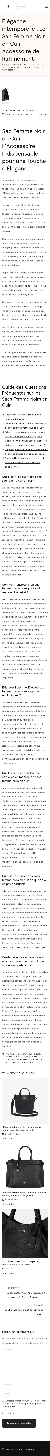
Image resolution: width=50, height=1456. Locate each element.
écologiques (12, 1057)
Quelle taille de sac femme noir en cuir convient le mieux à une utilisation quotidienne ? (25, 462)
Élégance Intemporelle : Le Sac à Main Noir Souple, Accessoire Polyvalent (24, 1194)
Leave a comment (38, 114)
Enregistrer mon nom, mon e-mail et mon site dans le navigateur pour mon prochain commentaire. (24, 1403)
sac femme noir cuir (27, 1059)
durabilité (34, 1054)
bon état (23, 1054)
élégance (26, 1057)
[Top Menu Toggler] (46, 7)
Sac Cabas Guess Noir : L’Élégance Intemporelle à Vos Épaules (20, 1263)
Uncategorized (13, 114)
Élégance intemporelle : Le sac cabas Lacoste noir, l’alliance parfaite (21, 1128)
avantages (11, 1054)
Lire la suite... (8, 1138)
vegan (31, 1062)
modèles (9, 1059)
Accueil (6, 65)
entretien (37, 1057)
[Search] (39, 6)
